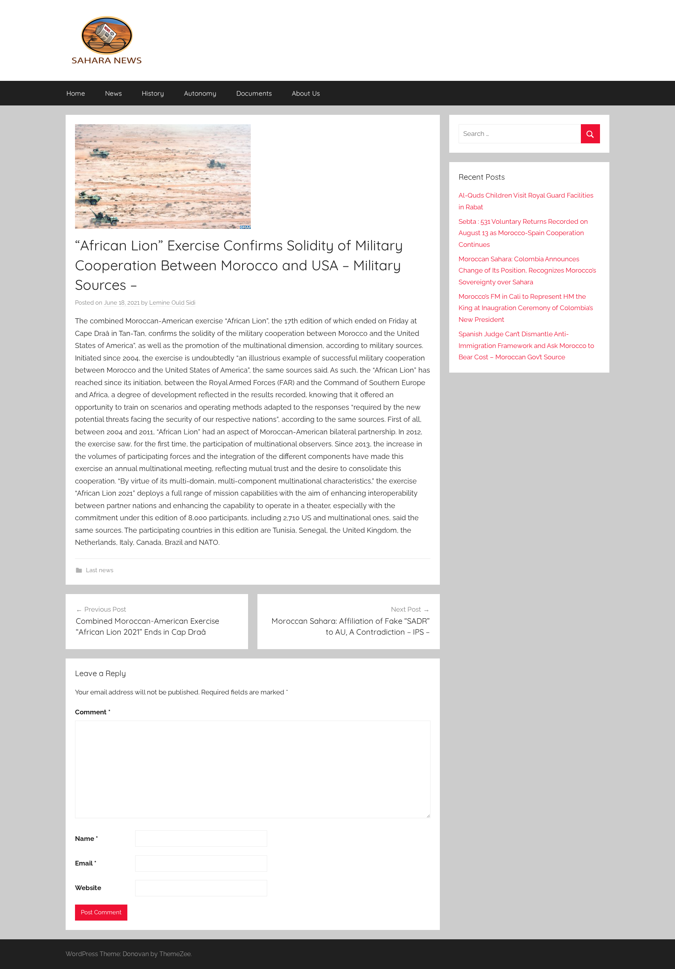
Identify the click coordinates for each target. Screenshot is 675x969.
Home (75, 93)
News (113, 93)
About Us (306, 93)
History (153, 93)
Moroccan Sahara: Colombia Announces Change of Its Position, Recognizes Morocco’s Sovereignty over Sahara (527, 270)
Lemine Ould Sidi (172, 302)
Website (88, 888)
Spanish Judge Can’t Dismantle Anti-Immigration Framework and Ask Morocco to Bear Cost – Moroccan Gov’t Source (526, 345)
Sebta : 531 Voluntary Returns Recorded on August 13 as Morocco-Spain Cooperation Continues (523, 233)
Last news (99, 570)
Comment (93, 712)
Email (85, 863)
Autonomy (200, 93)
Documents (254, 93)
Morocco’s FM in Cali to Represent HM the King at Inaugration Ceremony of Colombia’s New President (526, 308)
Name (86, 838)
